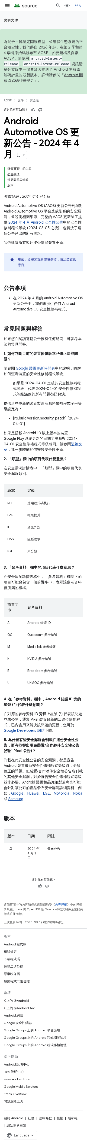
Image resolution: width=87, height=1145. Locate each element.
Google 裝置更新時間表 (35, 368)
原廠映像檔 (12, 974)
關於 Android (13, 1118)
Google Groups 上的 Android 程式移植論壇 (35, 1045)
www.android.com (17, 1079)
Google (17, 793)
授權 (60, 1118)
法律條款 (45, 1118)
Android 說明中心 (16, 1064)
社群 (31, 1118)
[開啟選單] (7, 5)
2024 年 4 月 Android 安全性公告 (35, 222)
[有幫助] (33, 109)
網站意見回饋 (16, 1125)
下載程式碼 (12, 959)
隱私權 (72, 1118)
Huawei (33, 793)
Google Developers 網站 (24, 730)
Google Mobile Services (21, 1086)
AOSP (8, 100)
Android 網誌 (13, 1015)
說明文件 (11, 20)
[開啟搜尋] (58, 5)
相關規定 (10, 952)
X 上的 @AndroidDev (19, 1008)
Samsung (15, 799)
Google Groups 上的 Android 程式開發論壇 (35, 1038)
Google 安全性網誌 (18, 1023)
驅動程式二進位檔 (17, 981)
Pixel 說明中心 (14, 1072)
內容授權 (61, 905)
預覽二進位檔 (13, 966)
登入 (78, 5)
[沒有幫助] (40, 109)
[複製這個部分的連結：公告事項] (30, 288)
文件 (21, 100)
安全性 (34, 100)
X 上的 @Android (16, 1001)
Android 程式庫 (15, 944)
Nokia (77, 793)
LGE (46, 793)
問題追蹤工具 (13, 1101)
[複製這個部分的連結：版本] (19, 819)
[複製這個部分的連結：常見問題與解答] (47, 329)
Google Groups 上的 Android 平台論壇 (32, 1030)
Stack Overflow (15, 1094)
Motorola (61, 793)
